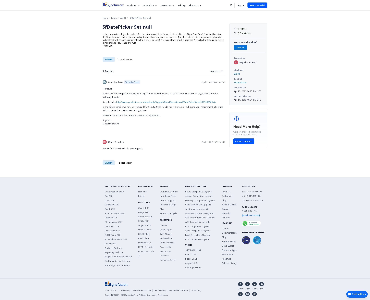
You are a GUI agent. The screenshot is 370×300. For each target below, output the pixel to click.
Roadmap (226, 258)
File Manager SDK (113, 222)
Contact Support (243, 141)
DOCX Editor (144, 234)
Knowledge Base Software (117, 265)
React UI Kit (190, 254)
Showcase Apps (229, 250)
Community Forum (169, 191)
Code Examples (167, 242)
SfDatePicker (240, 82)
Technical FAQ (166, 238)
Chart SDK (109, 200)
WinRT (123, 18)
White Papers (166, 229)
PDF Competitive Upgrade (197, 226)
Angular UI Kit (191, 263)
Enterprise (148, 5)
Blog (224, 200)
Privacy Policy (110, 290)
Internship (226, 213)
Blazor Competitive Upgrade (198, 191)
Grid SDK (109, 196)
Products (131, 5)
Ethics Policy (196, 290)
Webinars (164, 255)
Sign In (241, 5)
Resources (165, 5)
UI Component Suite (114, 191)
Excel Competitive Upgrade (197, 235)
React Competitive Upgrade (198, 204)
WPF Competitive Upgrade (197, 222)
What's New (227, 254)
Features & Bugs (168, 204)
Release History (229, 263)
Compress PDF (145, 216)
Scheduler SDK (112, 204)
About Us (194, 5)
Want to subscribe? (245, 42)
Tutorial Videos (229, 241)
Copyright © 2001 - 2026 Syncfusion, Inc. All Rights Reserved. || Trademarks (136, 295)
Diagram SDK (111, 217)
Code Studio (110, 243)
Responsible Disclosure (178, 290)
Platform (238, 70)
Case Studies (166, 234)
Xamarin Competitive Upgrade (199, 213)
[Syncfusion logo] (113, 4)
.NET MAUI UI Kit (193, 250)
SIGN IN (108, 59)
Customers (227, 196)
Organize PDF (144, 225)
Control (238, 79)
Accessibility (165, 247)
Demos (225, 228)
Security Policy (160, 290)
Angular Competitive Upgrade (199, 196)
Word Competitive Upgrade (198, 230)
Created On (240, 87)
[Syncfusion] (116, 283)
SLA (162, 209)
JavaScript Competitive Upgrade (200, 200)
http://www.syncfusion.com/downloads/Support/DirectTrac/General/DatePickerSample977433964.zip (166, 102)
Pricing (181, 5)
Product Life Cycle (168, 213)
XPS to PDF (143, 221)
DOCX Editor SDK (113, 235)
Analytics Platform (113, 248)
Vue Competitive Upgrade (197, 209)
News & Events (229, 204)
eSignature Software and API (118, 256)
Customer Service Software (117, 261)
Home (105, 18)
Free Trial (142, 191)
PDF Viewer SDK (112, 230)
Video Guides (228, 245)
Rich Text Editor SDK (114, 213)
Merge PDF (143, 212)
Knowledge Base (168, 196)
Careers (225, 209)
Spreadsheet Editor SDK (116, 239)
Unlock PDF (143, 208)
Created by (239, 58)
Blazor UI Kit (191, 258)
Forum (114, 18)
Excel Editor (143, 238)
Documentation (229, 232)
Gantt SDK (110, 209)
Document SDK (112, 226)
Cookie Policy (124, 290)
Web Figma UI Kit (193, 267)
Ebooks (163, 225)
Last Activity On (242, 96)
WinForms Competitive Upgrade (200, 217)
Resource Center (168, 260)
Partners (226, 217)
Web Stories (165, 251)
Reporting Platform (114, 252)
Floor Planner (144, 229)
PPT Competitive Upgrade (197, 239)
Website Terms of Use (142, 290)
